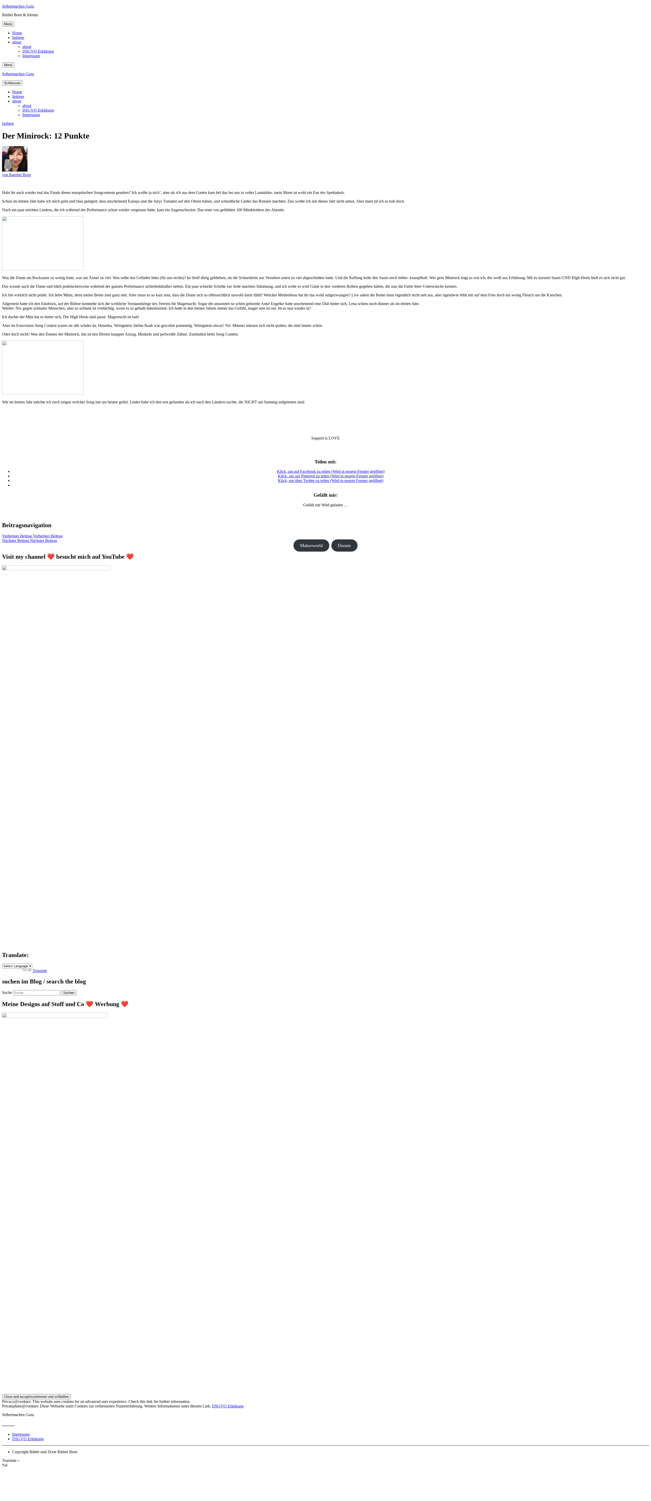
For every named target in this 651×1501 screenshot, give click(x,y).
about (16, 42)
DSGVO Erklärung (38, 51)
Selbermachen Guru (18, 6)
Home (17, 33)
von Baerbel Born (16, 175)
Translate (40, 970)
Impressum (31, 56)
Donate (344, 545)
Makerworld (311, 545)
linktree (18, 37)
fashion (8, 123)
